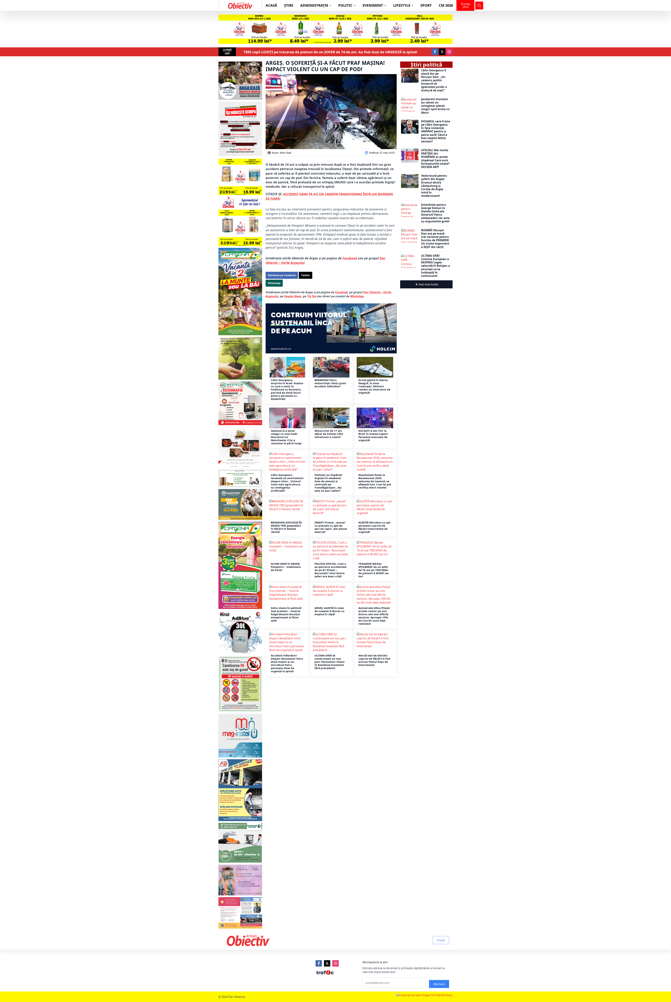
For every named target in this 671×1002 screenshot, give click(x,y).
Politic (345, 5)
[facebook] (435, 51)
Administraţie (314, 5)
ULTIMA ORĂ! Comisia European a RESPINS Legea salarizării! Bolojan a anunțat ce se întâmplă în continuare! (435, 266)
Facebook (350, 258)
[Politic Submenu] (355, 5)
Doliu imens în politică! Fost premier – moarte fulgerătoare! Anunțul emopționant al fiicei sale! (286, 614)
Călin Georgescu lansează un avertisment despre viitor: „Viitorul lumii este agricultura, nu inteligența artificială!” (287, 482)
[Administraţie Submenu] (331, 5)
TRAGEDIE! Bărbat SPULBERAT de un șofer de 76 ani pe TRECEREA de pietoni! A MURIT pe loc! (373, 570)
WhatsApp (357, 296)
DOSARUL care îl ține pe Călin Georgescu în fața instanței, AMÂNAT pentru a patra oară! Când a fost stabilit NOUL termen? (435, 131)
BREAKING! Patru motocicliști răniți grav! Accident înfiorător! (330, 383)
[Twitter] (327, 963)
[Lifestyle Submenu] (413, 5)
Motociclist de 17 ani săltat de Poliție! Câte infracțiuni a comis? (329, 434)
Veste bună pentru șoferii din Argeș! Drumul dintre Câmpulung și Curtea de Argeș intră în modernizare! (434, 185)
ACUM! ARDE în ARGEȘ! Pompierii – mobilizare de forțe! (286, 567)
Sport (426, 5)
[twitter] (442, 51)
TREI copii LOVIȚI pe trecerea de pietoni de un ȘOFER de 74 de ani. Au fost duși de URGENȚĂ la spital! (330, 52)
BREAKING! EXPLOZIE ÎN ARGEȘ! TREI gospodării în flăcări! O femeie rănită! (286, 527)
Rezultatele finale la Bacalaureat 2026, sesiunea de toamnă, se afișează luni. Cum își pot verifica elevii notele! (374, 481)
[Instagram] (335, 963)
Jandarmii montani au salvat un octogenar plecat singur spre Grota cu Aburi (435, 106)
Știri (288, 5)
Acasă (271, 5)
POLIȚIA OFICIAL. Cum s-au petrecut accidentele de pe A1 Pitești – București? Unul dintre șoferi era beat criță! (331, 570)
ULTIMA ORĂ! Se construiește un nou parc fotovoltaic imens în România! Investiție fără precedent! (329, 662)
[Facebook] (319, 963)
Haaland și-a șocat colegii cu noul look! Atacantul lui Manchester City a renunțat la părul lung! (286, 437)
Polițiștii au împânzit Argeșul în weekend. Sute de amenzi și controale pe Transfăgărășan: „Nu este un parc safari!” (328, 482)
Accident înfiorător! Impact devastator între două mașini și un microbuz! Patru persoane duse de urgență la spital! (287, 663)
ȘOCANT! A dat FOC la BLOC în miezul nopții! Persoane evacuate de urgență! (373, 435)
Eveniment (373, 5)
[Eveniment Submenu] (386, 5)
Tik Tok (312, 296)
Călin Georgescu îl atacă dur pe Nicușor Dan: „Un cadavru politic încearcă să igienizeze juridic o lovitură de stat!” (434, 80)
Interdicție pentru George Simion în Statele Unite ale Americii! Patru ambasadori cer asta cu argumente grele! (435, 213)
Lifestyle (401, 5)
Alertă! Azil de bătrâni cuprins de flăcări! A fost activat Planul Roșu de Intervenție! (374, 660)
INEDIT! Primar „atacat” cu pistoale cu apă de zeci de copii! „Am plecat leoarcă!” (331, 527)
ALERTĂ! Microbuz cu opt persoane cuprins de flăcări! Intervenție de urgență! (374, 527)
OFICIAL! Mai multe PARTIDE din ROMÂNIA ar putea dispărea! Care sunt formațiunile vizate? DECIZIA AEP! (435, 159)
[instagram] (449, 51)
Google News (292, 296)
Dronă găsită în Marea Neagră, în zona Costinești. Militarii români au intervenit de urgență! (374, 386)
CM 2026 (446, 5)
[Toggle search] (479, 5)
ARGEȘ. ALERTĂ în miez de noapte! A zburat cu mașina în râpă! (329, 611)
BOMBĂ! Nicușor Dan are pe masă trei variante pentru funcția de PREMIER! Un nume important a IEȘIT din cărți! (435, 239)
